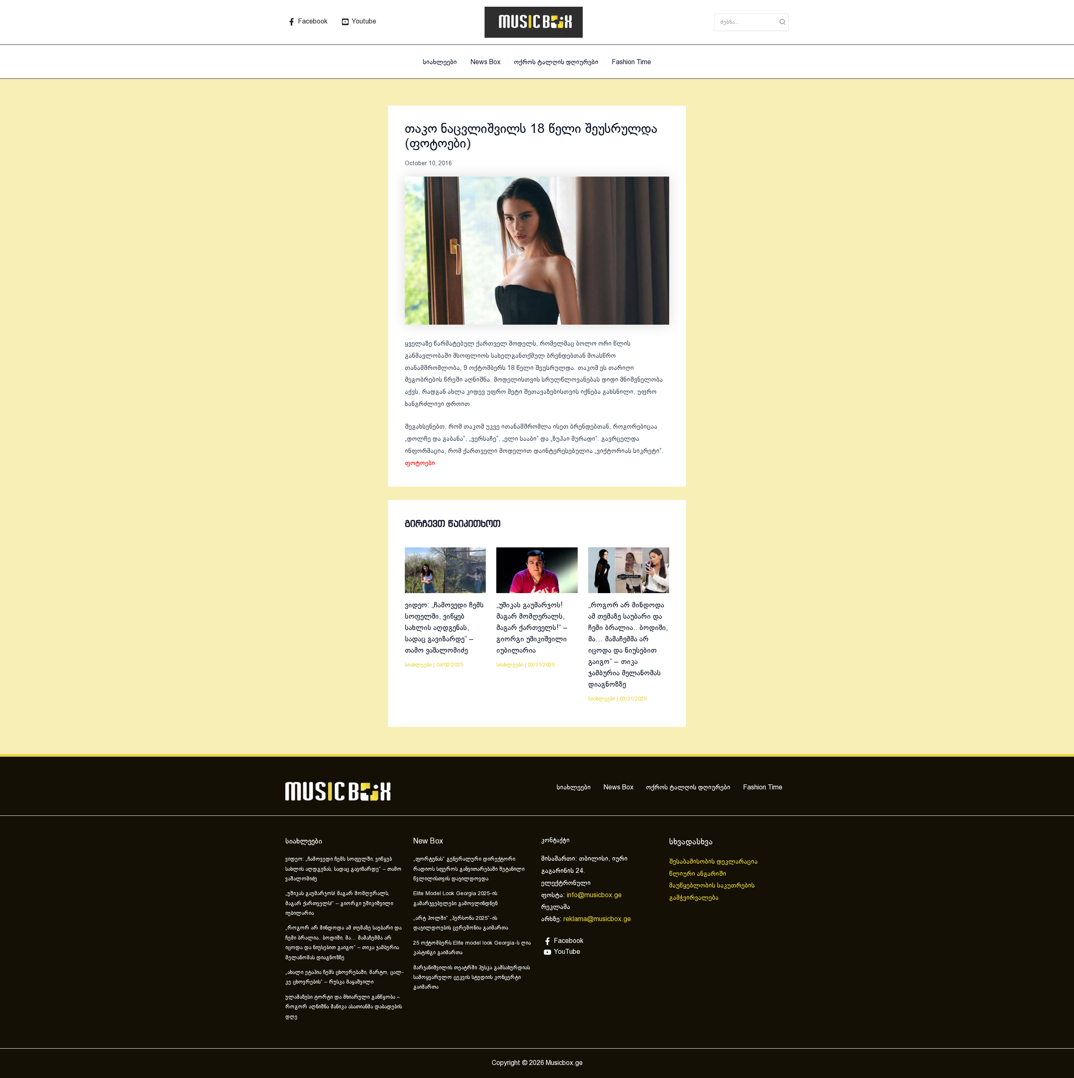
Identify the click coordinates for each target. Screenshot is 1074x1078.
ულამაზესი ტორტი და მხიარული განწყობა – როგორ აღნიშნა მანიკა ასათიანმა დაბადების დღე (343, 1007)
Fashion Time (631, 62)
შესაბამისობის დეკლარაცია (714, 862)
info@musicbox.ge (594, 895)
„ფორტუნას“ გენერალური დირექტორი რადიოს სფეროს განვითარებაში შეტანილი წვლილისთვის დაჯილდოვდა (468, 869)
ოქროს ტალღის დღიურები (556, 62)
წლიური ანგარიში (698, 874)
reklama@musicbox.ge (597, 919)
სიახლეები (440, 62)
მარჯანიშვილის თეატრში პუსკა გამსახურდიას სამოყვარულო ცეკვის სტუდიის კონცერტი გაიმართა (471, 978)
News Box (485, 62)
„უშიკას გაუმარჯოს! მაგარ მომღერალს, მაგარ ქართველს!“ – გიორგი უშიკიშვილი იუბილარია (532, 628)
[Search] (782, 22)
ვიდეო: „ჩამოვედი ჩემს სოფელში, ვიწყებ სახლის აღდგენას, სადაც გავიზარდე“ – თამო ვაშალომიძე (444, 628)
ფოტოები (420, 463)
